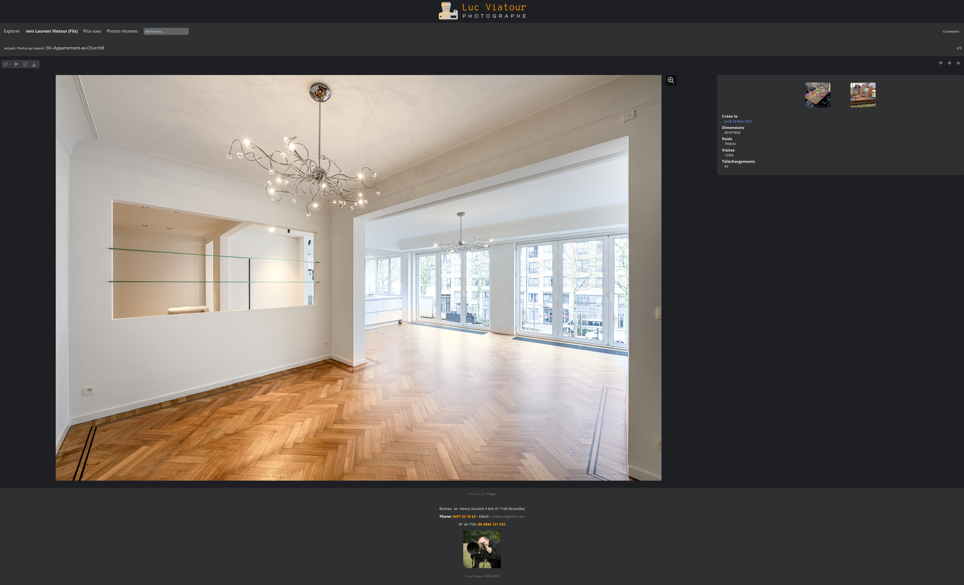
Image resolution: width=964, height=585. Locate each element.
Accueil (9, 48)
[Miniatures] (940, 63)
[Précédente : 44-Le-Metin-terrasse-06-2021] (949, 63)
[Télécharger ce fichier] (34, 64)
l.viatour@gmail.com (507, 516)
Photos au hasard (30, 48)
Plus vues (92, 31)
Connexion (951, 31)
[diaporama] (16, 64)
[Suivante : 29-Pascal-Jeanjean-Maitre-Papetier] (958, 63)
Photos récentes (122, 31)
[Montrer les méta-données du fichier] (25, 64)
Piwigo (491, 494)
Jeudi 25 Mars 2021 (738, 121)
